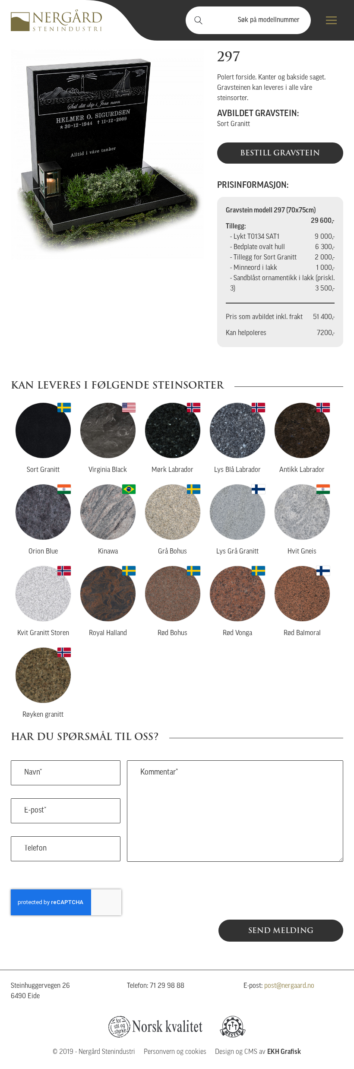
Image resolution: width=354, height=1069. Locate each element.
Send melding (280, 930)
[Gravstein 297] (107, 154)
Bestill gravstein (280, 152)
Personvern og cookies (175, 1052)
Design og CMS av (258, 1052)
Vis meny (331, 20)
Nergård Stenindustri (56, 20)
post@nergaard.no (289, 986)
